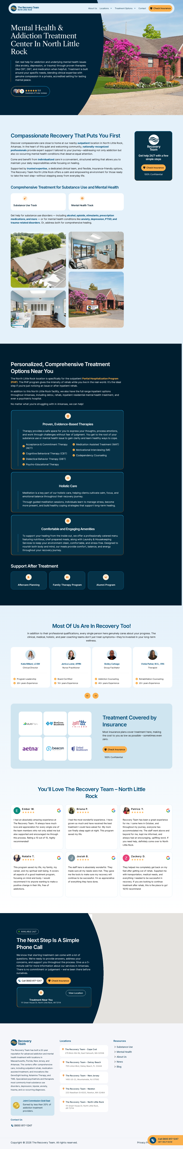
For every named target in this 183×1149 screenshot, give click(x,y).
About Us (92, 8)
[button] (87, 696)
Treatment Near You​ (41, 999)
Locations (104, 8)
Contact (142, 8)
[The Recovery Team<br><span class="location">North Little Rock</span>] (14, 8)
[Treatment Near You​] (41, 992)
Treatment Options (123, 8)
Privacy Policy (145, 1142)
